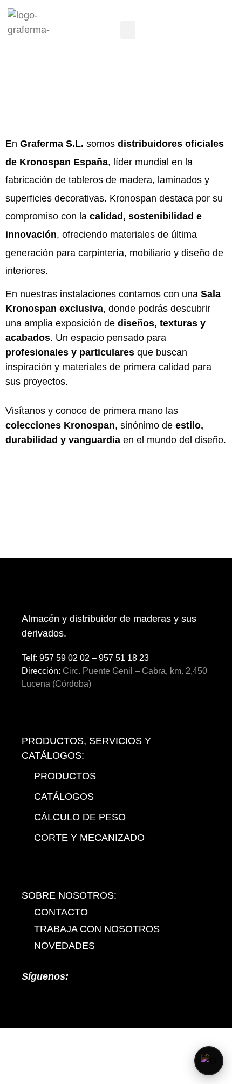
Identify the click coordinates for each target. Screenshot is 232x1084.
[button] (127, 30)
